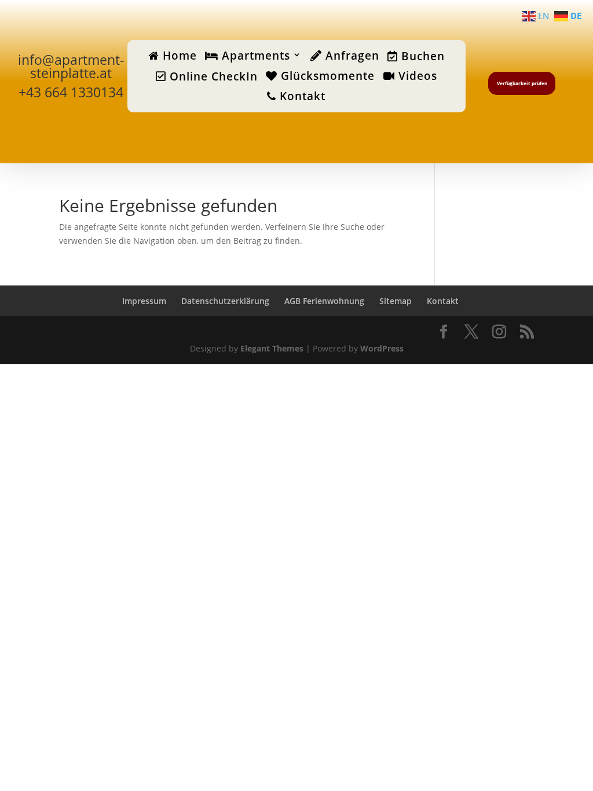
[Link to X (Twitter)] (471, 332)
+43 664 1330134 (71, 92)
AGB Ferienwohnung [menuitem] (324, 300)
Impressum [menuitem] (144, 300)
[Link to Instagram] (499, 332)
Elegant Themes (271, 348)
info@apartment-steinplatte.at (71, 66)
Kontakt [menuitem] (443, 300)
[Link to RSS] (527, 332)
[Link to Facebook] (444, 332)
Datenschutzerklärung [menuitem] (225, 300)
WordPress (382, 348)
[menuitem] (172, 58)
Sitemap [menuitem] (395, 300)
